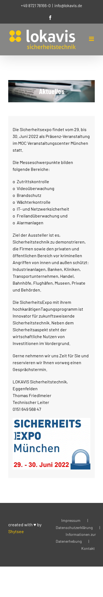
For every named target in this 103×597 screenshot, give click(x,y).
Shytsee (16, 531)
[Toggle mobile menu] (92, 39)
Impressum (70, 520)
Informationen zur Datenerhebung (76, 538)
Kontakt (88, 548)
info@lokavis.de (68, 5)
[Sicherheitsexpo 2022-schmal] (51, 420)
